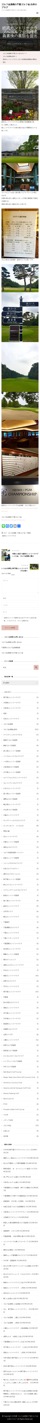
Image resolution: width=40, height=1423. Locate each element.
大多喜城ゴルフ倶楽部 (11, 767)
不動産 (5, 997)
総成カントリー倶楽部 (11, 895)
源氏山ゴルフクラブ (10, 847)
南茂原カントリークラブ (11, 1024)
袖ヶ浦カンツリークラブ (11, 901)
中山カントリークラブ (11, 970)
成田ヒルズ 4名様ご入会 (12, 1336)
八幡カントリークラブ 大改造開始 (15, 1328)
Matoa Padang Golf (11, 1093)
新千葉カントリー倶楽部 (11, 879)
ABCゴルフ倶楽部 (9, 1067)
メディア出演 (8, 1120)
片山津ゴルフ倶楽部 (10, 810)
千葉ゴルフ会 (21, 533)
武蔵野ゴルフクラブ (10, 1029)
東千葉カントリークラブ (11, 992)
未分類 (5, 1136)
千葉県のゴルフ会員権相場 (10, 647)
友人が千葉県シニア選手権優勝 (14, 1163)
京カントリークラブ (10, 836)
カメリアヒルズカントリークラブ (15, 778)
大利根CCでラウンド (10, 1217)
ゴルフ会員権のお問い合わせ (11, 642)
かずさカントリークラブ (11, 788)
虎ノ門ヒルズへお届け (11, 1177)
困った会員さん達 (9, 1298)
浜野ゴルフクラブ (9, 981)
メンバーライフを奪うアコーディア (15, 1241)
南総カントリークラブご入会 (13, 1282)
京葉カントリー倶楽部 (11, 842)
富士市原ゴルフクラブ (11, 1002)
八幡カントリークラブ (11, 1040)
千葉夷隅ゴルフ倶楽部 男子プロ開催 (16, 1188)
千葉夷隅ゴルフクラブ (11, 927)
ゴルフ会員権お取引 (12, 24)
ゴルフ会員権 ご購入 (11, 1317)
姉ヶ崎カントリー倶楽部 (11, 751)
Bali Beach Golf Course (12, 1072)
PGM (5, 1104)
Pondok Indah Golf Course (13, 1109)
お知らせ (6, 1131)
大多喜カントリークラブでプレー (15, 1212)
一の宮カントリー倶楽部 (11, 761)
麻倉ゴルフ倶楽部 (9, 745)
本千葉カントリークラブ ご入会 (15, 1347)
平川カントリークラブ (11, 986)
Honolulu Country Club (12, 1083)
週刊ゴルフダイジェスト (11, 874)
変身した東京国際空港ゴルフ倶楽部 (15, 1223)
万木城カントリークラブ (11, 1018)
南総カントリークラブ (11, 976)
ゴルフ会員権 (12, 533)
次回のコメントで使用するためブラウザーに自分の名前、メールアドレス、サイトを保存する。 (20, 619)
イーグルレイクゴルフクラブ (13, 756)
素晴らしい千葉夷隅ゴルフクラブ (15, 1255)
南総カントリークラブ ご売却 (14, 1288)
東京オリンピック (9, 960)
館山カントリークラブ (11, 917)
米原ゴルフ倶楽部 (9, 1045)
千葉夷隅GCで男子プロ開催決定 (14, 1196)
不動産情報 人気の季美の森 (13, 1236)
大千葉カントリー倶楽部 (11, 772)
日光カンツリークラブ (11, 719)
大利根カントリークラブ (11, 703)
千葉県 (29, 533)
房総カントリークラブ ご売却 (14, 1352)
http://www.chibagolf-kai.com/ (13, 520)
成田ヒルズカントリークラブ (13, 965)
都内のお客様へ (8, 1250)
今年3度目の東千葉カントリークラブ (16, 1358)
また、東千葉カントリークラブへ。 (15, 1309)
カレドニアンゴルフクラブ (12, 783)
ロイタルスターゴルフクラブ (13, 1056)
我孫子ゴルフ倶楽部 (10, 740)
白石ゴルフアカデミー (11, 869)
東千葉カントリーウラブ (11, 697)
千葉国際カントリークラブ (12, 943)
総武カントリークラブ (26, 24)
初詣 (5, 713)
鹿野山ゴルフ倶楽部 (10, 799)
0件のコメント (28, 44)
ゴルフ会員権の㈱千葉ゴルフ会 (12, 653)
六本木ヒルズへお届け (11, 1182)
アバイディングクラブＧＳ (12, 735)
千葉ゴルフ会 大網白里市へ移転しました (17, 1402)
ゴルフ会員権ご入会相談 (11, 1304)
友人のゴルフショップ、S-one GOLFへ (17, 1274)
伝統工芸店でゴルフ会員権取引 (14, 1207)
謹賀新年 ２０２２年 (11, 1231)
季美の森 (6, 831)
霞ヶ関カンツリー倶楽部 (11, 794)
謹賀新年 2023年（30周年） (14, 1201)
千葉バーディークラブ (11, 938)
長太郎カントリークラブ (11, 949)
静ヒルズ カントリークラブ (12, 885)
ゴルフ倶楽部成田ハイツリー (13, 852)
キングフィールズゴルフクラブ (14, 820)
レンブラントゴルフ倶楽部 (12, 1061)
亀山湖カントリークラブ (11, 804)
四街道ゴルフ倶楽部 (10, 1050)
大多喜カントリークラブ (11, 708)
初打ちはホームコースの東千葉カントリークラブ (20, 1371)
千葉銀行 (6, 922)
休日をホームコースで (11, 1293)
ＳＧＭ (5, 1115)
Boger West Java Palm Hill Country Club (19, 1077)
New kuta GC (8, 1099)
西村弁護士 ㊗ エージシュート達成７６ (18, 1169)
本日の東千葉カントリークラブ (14, 1366)
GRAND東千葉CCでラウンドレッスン (16, 1150)
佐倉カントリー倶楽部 (11, 858)
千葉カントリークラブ (11, 933)
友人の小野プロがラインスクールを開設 (17, 1266)
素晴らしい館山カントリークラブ (15, 1158)
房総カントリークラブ (11, 1008)
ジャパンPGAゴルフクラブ (12, 863)
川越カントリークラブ (11, 815)
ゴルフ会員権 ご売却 (11, 1323)
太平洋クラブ (8, 911)
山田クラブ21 (8, 1034)
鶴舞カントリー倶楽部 (11, 954)
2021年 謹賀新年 (9, 1260)
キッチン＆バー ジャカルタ (13, 826)
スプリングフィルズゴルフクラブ (15, 890)
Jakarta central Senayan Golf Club (17, 1088)
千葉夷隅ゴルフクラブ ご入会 (13, 1342)
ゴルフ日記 (7, 1125)
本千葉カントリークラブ (11, 1013)
